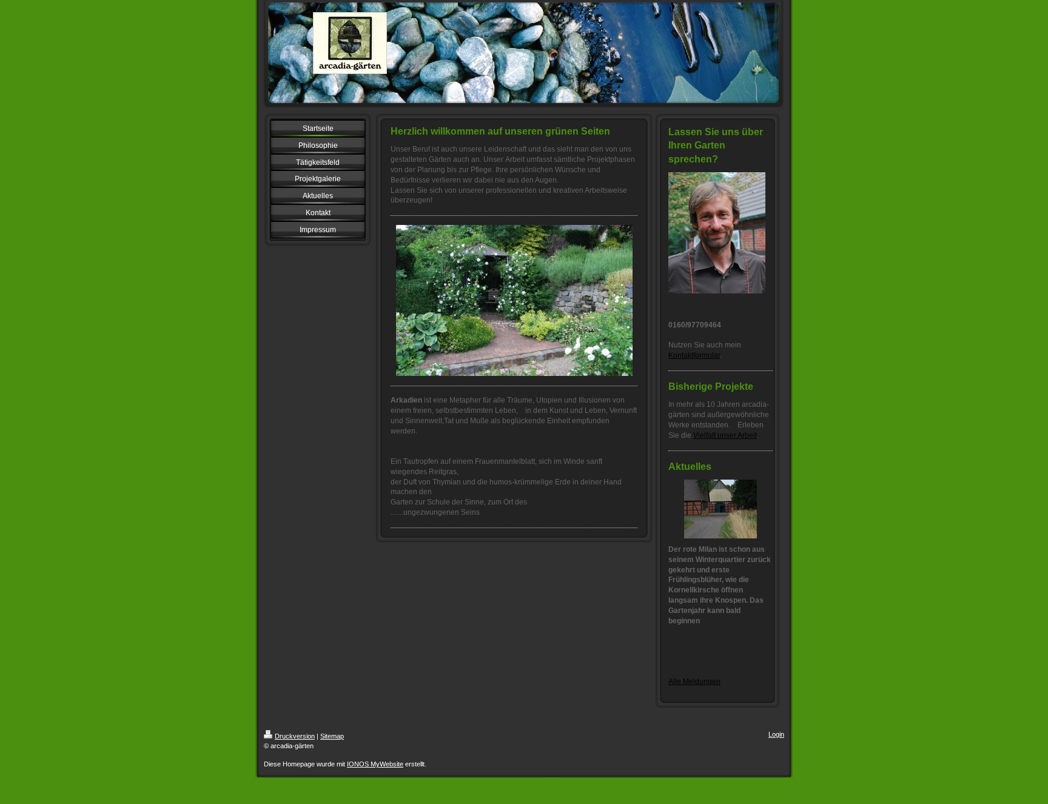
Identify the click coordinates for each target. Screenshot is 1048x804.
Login (776, 734)
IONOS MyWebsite (375, 764)
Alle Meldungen (694, 681)
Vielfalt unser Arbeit (725, 435)
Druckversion (295, 736)
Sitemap (332, 736)
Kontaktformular (694, 355)
